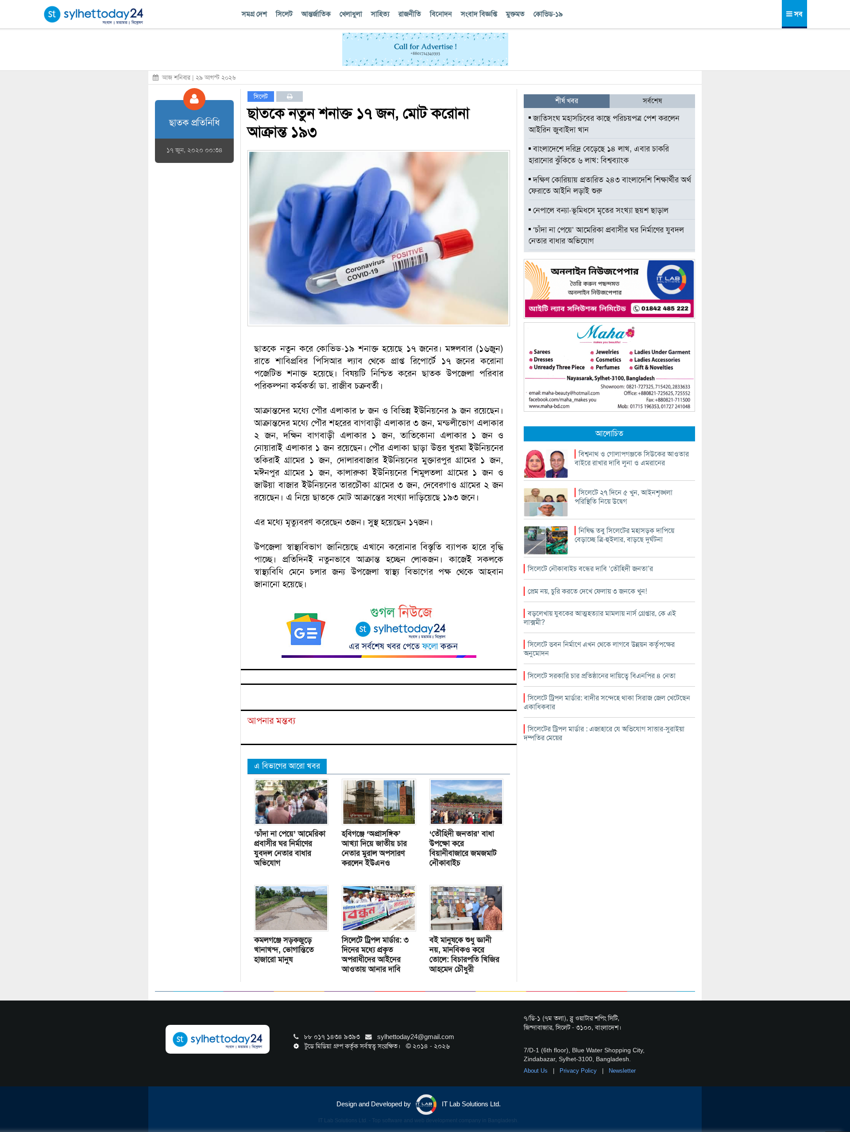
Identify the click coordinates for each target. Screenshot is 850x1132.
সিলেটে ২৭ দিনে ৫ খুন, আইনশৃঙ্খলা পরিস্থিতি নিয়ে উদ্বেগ (623, 497)
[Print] (290, 96)
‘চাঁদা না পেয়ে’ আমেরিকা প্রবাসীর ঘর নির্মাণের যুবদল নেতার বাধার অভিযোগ (289, 848)
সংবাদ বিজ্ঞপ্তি (479, 14)
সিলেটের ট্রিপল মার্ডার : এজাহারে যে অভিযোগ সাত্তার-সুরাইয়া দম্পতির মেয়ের (604, 733)
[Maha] (609, 366)
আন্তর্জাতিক (316, 14)
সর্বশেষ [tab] (652, 100)
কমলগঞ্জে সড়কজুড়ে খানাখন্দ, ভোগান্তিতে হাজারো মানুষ (284, 950)
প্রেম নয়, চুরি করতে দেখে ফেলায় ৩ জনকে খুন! (587, 591)
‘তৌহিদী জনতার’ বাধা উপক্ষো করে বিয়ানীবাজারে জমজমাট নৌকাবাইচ (463, 848)
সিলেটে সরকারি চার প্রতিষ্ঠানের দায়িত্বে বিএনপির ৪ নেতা (602, 675)
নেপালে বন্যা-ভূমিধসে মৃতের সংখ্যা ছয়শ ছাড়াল (599, 210)
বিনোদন (441, 14)
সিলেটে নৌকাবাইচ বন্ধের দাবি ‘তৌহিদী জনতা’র (590, 568)
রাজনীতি (409, 14)
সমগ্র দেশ (254, 14)
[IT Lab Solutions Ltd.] (609, 288)
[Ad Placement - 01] (425, 48)
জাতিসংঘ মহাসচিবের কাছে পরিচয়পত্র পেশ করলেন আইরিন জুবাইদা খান (604, 124)
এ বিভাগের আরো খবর (287, 766)
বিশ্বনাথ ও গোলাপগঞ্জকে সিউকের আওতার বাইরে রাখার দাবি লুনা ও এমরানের (632, 458)
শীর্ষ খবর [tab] (566, 100)
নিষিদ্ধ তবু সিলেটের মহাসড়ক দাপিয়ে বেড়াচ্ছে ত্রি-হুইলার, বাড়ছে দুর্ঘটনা (624, 535)
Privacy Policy (579, 1070)
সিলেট (284, 14)
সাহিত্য (380, 14)
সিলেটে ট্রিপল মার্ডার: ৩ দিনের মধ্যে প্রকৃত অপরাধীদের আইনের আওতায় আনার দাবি (375, 954)
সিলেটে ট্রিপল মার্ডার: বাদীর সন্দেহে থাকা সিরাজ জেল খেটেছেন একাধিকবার (607, 702)
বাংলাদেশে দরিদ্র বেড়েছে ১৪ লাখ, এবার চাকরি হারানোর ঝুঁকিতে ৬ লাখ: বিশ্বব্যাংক (599, 154)
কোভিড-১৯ (548, 14)
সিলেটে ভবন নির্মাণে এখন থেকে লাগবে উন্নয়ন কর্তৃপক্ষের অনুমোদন (599, 649)
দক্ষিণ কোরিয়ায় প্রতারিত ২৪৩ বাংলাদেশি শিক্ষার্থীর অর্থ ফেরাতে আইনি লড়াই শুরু (610, 185)
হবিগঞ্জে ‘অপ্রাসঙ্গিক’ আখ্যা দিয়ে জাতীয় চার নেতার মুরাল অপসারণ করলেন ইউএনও (374, 848)
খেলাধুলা (351, 14)
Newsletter (622, 1070)
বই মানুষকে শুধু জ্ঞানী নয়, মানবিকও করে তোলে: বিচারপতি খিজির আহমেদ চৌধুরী (464, 954)
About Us (536, 1070)
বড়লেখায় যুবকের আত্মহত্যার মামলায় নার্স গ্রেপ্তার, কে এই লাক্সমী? (600, 618)
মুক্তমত (515, 14)
